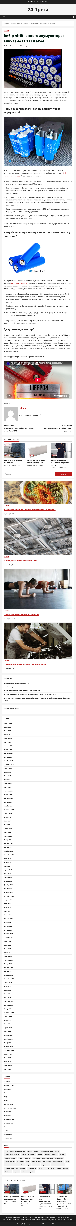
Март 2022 (7, 915)
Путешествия (8, 1123)
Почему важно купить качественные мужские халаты (60, 462)
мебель (21, 1165)
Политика (7, 1115)
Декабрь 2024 (8, 798)
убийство (8, 1172)
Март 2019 (7, 1031)
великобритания (47, 1151)
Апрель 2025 (8, 783)
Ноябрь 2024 (8, 802)
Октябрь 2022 (8, 892)
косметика (47, 1161)
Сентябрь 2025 (9, 764)
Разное (6, 30)
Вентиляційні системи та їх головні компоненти (20, 561)
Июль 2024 (7, 817)
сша (52, 1168)
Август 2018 (8, 1054)
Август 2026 (8, 723)
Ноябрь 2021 (8, 930)
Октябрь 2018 (8, 1046)
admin (7, 46)
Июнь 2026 (7, 731)
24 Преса (38, 9)
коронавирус (36, 1161)
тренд (58, 1168)
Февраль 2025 (8, 791)
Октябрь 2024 (8, 806)
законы (27, 1158)
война (24, 1155)
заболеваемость (10, 1158)
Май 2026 (7, 734)
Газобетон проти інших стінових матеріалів (19, 687)
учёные (24, 1172)
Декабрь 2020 (8, 968)
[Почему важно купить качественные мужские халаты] (61, 450)
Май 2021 (7, 952)
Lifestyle (7, 1082)
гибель (40, 1155)
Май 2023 (7, 866)
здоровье (36, 1158)
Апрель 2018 (8, 1065)
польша (61, 1165)
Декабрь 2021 (8, 926)
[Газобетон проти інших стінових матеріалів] (38, 450)
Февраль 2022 (8, 919)
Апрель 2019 (8, 1028)
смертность (32, 1168)
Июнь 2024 (7, 821)
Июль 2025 (7, 772)
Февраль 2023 (8, 877)
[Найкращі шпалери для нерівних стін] (14, 450)
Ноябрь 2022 (8, 889)
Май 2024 (7, 825)
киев (27, 1161)
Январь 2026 (8, 749)
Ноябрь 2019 (8, 1009)
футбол (31, 1172)
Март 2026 (7, 742)
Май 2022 (7, 911)
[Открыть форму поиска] (73, 17)
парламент (45, 1165)
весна (57, 1151)
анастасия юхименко (17, 1151)
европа (54, 1155)
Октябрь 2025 (8, 761)
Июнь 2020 (7, 990)
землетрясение (47, 1158)
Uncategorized (9, 1085)
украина (16, 1172)
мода (28, 1165)
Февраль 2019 (8, 1035)
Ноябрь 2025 (8, 757)
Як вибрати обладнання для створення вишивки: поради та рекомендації (30, 509)
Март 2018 (7, 1069)
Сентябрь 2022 (9, 896)
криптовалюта (58, 1161)
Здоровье (7, 1089)
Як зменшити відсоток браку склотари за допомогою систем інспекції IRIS (30, 694)
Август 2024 (8, 813)
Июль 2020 (7, 986)
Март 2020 (7, 998)
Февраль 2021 (8, 960)
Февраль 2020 (8, 1001)
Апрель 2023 (8, 870)
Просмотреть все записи (30, 416)
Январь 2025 (8, 795)
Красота (7, 1093)
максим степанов (11, 1165)
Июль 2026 (7, 727)
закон (21, 1158)
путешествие (9, 1168)
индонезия (59, 1158)
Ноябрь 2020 (8, 971)
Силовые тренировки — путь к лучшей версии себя (21, 614)
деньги (47, 1155)
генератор (31, 1155)
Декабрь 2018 (8, 1039)
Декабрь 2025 (8, 753)
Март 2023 (7, 874)
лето (67, 1161)
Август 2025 (8, 768)
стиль (47, 1168)
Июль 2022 (7, 904)
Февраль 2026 (8, 746)
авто (6, 1151)
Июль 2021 (7, 945)
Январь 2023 (8, 881)
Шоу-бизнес (8, 1134)
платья (54, 1165)
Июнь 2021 (7, 949)
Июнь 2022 (7, 907)
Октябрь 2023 (8, 851)
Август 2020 (8, 983)
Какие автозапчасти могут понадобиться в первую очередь (25, 664)
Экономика (8, 1138)
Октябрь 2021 (8, 934)
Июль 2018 (7, 1058)
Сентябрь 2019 (9, 1013)
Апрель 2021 (8, 956)
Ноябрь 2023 (8, 847)
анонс (29, 1151)
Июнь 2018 (7, 1061)
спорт (40, 1168)
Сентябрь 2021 (9, 937)
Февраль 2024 (8, 836)
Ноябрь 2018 (8, 1043)
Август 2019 (8, 1016)
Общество (7, 1112)
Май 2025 (7, 780)
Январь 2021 (8, 964)
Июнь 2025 (7, 776)
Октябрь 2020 (8, 975)
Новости (41, 1217)
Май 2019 (7, 1024)
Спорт (6, 1130)
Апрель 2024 (8, 828)
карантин (20, 1161)
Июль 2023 (7, 858)
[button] (4, 17)
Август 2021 (8, 941)
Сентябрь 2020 (9, 979)
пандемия (35, 1165)
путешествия (20, 1168)
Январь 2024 (8, 840)
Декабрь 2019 (8, 1005)
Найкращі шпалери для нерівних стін (16, 683)
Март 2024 (7, 832)
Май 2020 (7, 994)
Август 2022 (8, 900)
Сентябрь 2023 (9, 855)
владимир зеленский (12, 1155)
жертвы (62, 1155)
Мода (6, 1097)
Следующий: (58, 428)
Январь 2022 (8, 922)
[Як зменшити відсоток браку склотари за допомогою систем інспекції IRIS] (64, 1189)
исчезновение (10, 1161)
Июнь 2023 (7, 862)
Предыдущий (20, 428)
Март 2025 (7, 787)
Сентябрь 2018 (9, 1050)
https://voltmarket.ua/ (19, 283)
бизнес (36, 1151)
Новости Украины (10, 1108)
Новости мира (9, 1104)
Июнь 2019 (7, 1020)
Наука (6, 1100)
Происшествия (9, 1119)
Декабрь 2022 (8, 885)
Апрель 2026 (8, 738)
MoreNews (46, 1224)
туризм (65, 1168)
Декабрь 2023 (8, 843)
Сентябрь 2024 (9, 810)
